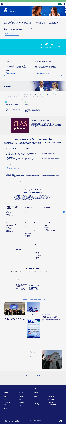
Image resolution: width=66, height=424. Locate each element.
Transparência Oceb (13, 179)
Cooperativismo (14, 0)
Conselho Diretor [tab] (13, 271)
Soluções (38, 4)
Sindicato (5, 399)
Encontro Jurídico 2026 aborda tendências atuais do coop (15, 319)
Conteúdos (45, 4)
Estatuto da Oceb (10, 33)
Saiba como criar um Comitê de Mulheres (40, 130)
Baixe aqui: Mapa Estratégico (11, 73)
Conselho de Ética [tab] (32, 271)
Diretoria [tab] (40, 271)
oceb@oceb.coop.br (33, 357)
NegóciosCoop (21, 402)
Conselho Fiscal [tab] (23, 271)
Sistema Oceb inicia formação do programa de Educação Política (49, 317)
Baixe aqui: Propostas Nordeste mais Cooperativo (43, 73)
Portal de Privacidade (51, 399)
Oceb (5, 396)
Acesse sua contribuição (14, 168)
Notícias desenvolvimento (8, 315)
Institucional (29, 4)
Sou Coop (20, 405)
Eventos (35, 399)
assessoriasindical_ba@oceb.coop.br (50, 212)
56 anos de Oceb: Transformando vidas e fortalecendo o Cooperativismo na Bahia (32, 316)
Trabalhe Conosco (51, 396)
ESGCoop (20, 399)
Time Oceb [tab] (47, 271)
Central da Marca (7, 408)
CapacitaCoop (21, 396)
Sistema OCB (7, 0)
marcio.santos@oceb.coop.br (30, 212)
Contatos (53, 4)
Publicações (35, 396)
